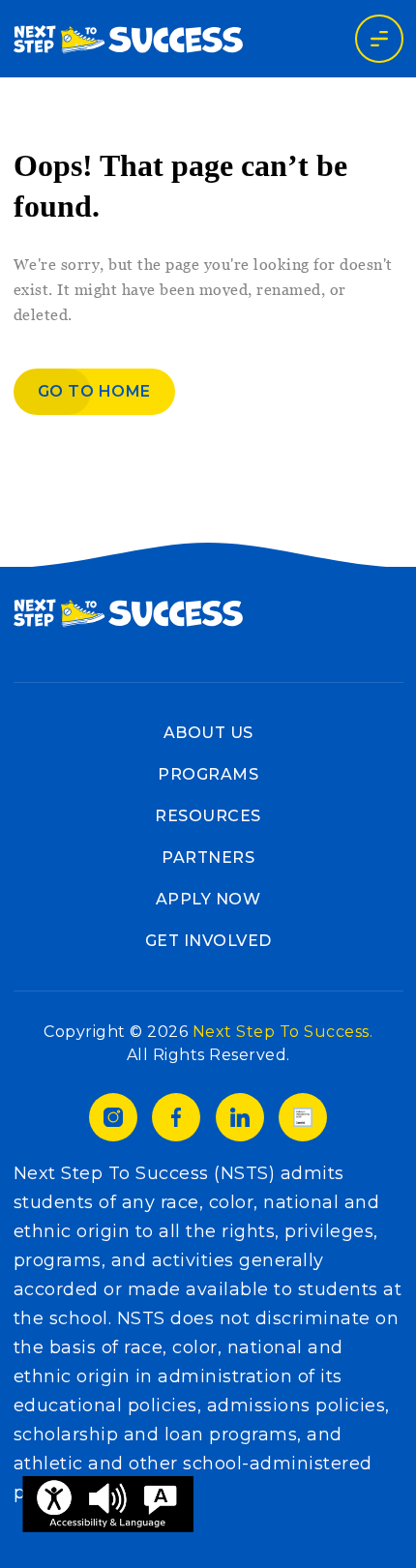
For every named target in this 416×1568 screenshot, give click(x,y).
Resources (208, 816)
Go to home (94, 391)
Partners (208, 857)
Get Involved (208, 941)
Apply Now (208, 899)
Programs (208, 774)
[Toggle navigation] (379, 39)
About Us (208, 733)
